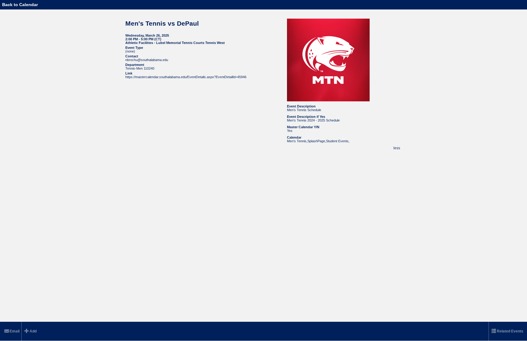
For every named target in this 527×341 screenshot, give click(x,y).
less (396, 148)
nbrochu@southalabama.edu (146, 60)
